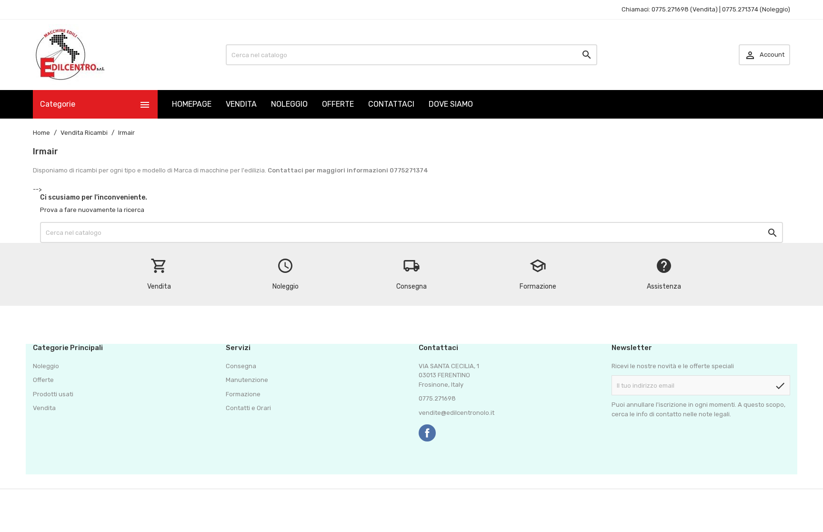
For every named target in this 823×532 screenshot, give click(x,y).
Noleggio (46, 366)
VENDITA (241, 104)
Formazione (243, 394)
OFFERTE (338, 104)
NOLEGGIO (289, 104)
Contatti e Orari (248, 408)
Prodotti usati (53, 394)
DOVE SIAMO (451, 104)
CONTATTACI (391, 104)
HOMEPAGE (191, 104)
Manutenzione (247, 379)
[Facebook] (427, 433)
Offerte (43, 379)
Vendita (44, 408)
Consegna (241, 366)
